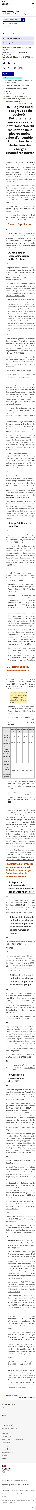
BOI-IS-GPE (22, 220)
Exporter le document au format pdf (4, 63)
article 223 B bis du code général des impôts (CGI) (20, 163)
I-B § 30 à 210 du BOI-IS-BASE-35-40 (20, 351)
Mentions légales (24, 1490)
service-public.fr (19, 1480)
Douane (4, 1446)
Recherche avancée (10, 23)
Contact (4, 1411)
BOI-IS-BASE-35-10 (23, 905)
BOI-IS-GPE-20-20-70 (23, 1019)
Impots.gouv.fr (6, 1455)
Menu (33, 3)
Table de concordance (8, 1422)
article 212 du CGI (23, 1380)
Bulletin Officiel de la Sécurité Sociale (12, 1439)
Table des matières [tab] (9, 34)
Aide (3, 1407)
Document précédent (13, 101)
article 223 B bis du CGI (17, 684)
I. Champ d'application (13, 78)
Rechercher (23, 20)
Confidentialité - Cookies (12, 1494)
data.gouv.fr (22, 1485)
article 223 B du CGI (24, 1029)
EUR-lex (4, 1449)
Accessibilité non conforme (10, 1490)
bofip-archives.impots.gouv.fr (10, 1428)
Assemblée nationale (8, 1436)
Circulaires (5, 1443)
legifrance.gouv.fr (8, 1485)
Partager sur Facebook (4, 68)
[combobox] (12, 20)
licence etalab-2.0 (9, 1502)
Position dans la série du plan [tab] (13, 38)
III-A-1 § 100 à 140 (13, 1148)
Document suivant (25, 104)
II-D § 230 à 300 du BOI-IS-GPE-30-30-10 (20, 858)
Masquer (8, 74)
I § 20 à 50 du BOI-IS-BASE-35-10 (20, 942)
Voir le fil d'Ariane (7, 27)
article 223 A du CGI (24, 177)
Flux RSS (4, 1419)
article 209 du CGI (21, 1382)
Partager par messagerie (20, 68)
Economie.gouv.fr (7, 1452)
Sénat (3, 1459)
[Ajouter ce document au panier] (9, 63)
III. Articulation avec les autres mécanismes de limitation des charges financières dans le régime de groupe (17, 96)
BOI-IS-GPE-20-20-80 (23, 1057)
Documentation (6, 1425)
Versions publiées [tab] (9, 43)
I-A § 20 (17, 970)
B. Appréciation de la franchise (17, 85)
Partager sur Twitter (9, 68)
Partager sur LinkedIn (15, 68)
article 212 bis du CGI (16, 200)
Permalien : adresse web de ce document (15, 63)
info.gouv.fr (6, 1480)
